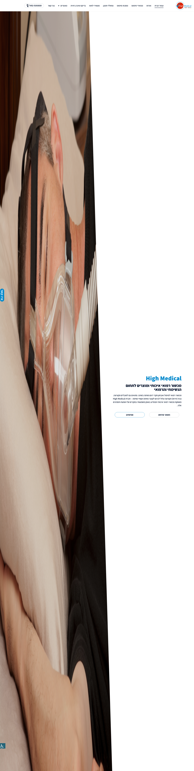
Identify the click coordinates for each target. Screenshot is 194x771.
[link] (2, 746)
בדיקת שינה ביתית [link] (78, 5)
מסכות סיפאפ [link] (122, 5)
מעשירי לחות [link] (94, 5)
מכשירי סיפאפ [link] (137, 5)
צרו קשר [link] (2, 295)
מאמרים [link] (64, 5)
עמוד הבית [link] (159, 5)
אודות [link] (148, 5)
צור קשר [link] (51, 5)
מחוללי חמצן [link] (108, 5)
